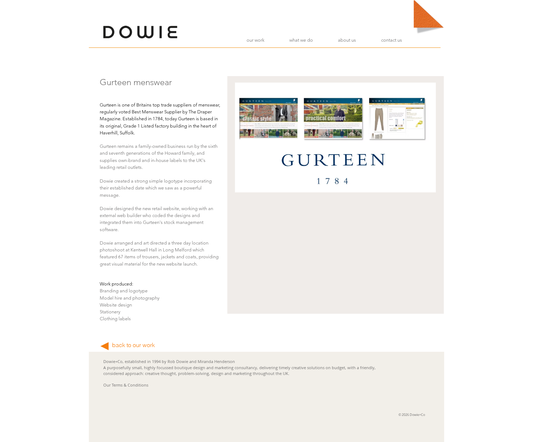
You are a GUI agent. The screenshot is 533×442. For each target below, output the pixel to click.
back (118, 345)
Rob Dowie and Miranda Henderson (201, 361)
